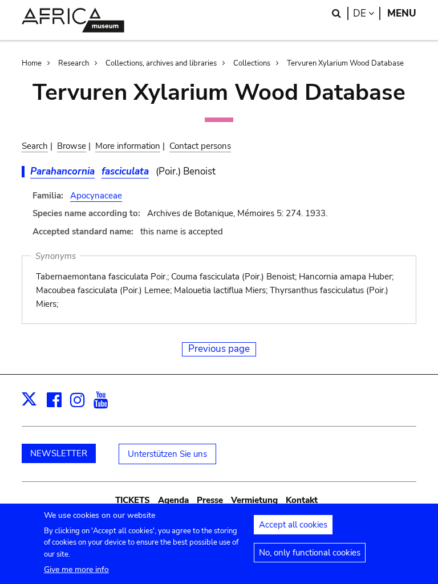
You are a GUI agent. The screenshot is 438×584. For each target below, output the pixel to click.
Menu (401, 13)
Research (73, 63)
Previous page (219, 348)
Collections (251, 63)
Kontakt (302, 500)
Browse (71, 146)
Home (32, 63)
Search (35, 146)
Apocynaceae (96, 195)
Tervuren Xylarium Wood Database (345, 63)
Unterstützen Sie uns (167, 454)
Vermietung (254, 500)
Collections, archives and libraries (161, 63)
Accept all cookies (293, 524)
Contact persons (200, 146)
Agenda (173, 500)
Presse (210, 500)
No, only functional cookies (309, 552)
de (366, 13)
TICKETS (132, 500)
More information (127, 146)
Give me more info (76, 569)
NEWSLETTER (58, 453)
